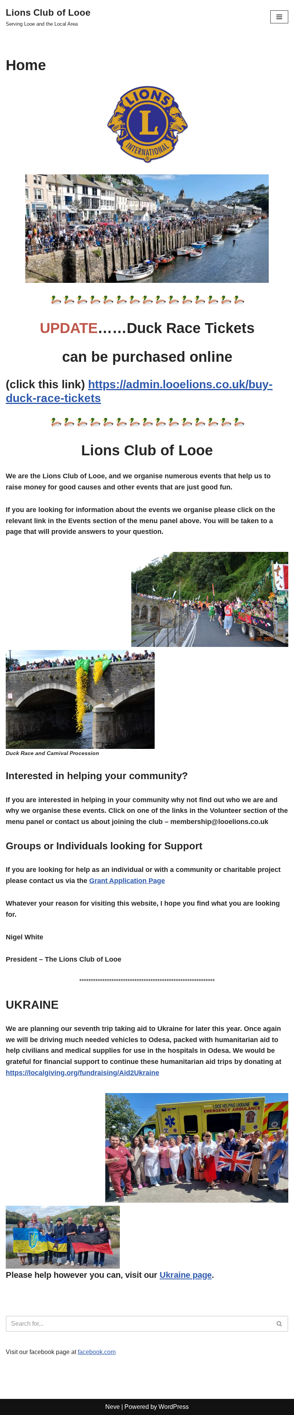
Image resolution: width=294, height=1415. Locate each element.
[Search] (279, 1324)
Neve (112, 1407)
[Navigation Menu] (279, 16)
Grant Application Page (127, 881)
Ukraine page (186, 1275)
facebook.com (97, 1352)
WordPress (173, 1407)
